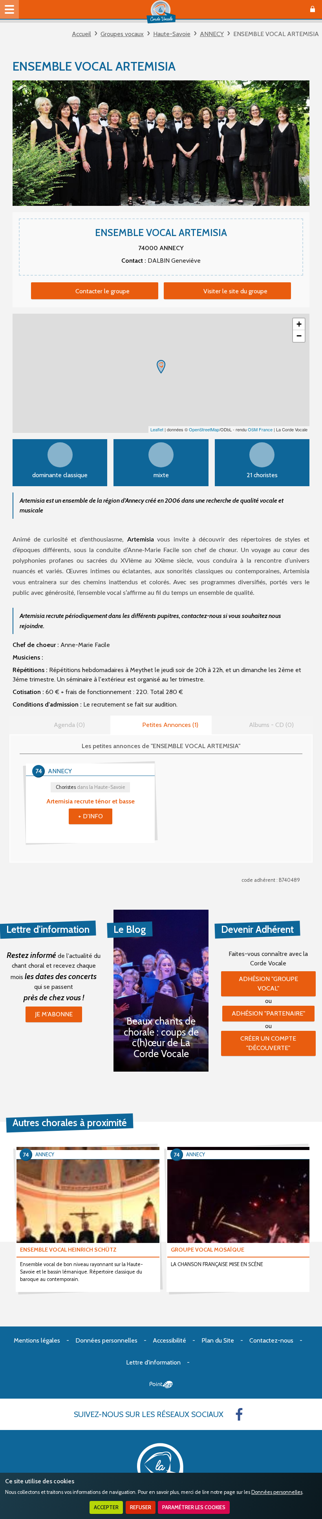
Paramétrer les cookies (193, 1507)
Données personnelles (276, 1492)
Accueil (81, 34)
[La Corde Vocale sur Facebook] (239, 1414)
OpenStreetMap (204, 429)
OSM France (260, 429)
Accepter (106, 1507)
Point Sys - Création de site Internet (161, 1384)
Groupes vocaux (122, 34)
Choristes (90, 787)
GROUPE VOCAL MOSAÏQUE (207, 1249)
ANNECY (212, 34)
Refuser (140, 1507)
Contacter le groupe (102, 291)
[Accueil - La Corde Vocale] (161, 12)
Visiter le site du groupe (235, 291)
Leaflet (156, 429)
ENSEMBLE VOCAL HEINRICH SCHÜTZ (68, 1249)
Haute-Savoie (171, 34)
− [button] (299, 336)
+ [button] (299, 324)
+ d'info (90, 816)
